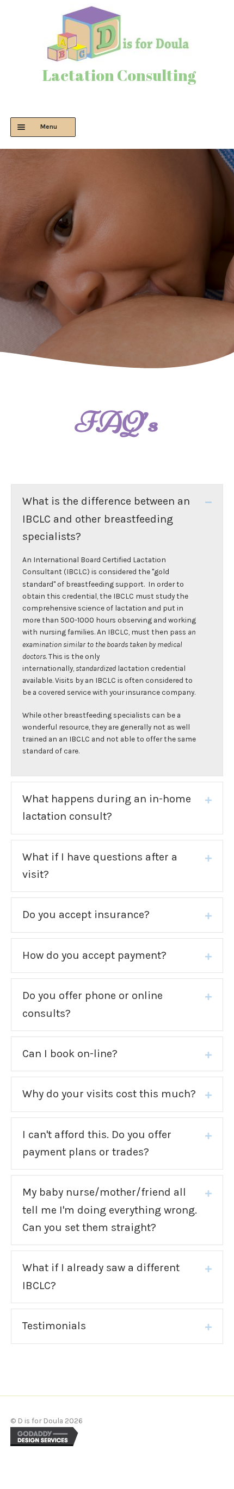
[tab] (117, 519)
